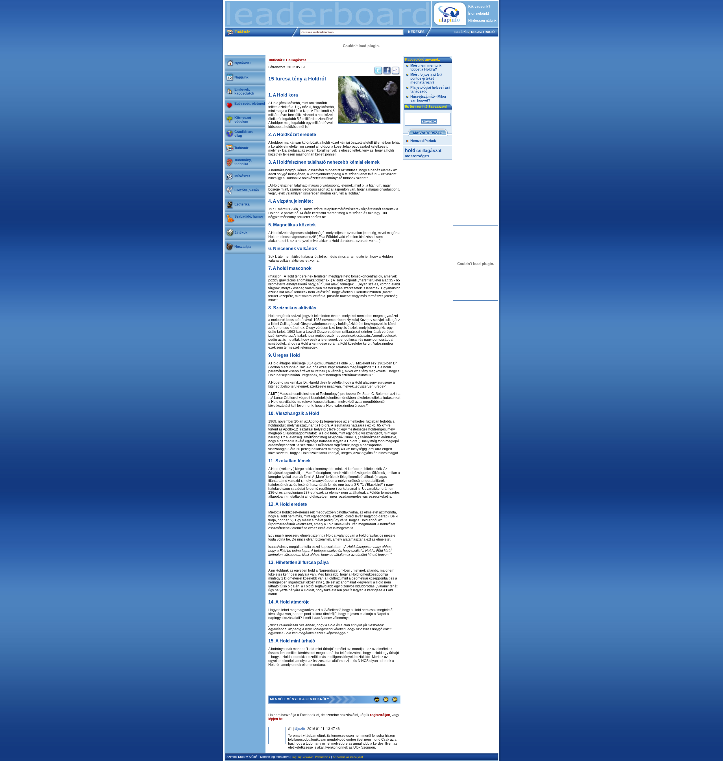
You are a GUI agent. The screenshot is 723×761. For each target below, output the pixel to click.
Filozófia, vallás (246, 190)
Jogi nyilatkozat (302, 756)
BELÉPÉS (461, 32)
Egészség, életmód (249, 104)
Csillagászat (296, 60)
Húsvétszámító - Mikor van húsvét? (428, 98)
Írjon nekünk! (478, 14)
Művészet (242, 176)
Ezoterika (242, 204)
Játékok (240, 233)
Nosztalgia (242, 247)
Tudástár (241, 148)
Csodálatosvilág (243, 134)
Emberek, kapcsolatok (244, 91)
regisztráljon (380, 715)
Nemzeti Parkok (423, 141)
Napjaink (241, 77)
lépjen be (275, 719)
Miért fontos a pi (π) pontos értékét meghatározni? (426, 78)
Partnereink (322, 756)
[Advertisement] (328, 14)
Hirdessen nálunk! (483, 21)
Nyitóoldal (242, 63)
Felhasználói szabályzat (348, 756)
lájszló (300, 729)
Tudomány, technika (243, 162)
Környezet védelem (242, 120)
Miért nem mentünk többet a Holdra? (425, 67)
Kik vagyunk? (479, 6)
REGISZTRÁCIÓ (483, 32)
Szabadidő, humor (248, 216)
